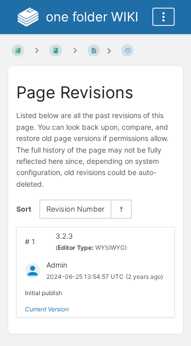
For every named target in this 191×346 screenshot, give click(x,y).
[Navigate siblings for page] (75, 50)
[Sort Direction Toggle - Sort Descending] (121, 208)
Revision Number (75, 209)
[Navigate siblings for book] (37, 50)
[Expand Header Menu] (163, 17)
